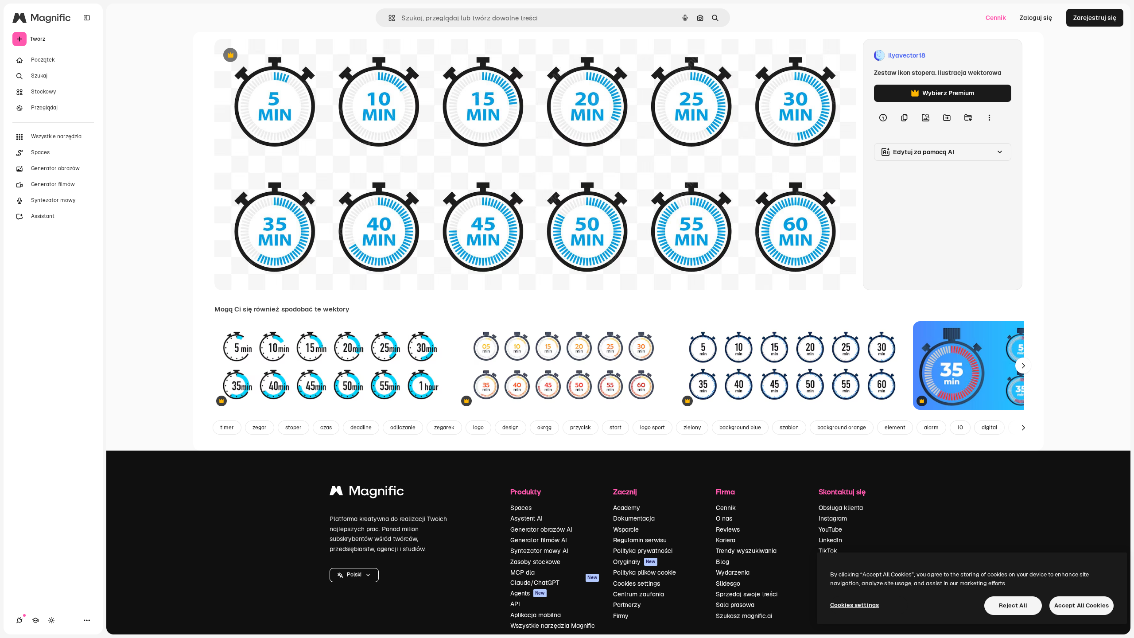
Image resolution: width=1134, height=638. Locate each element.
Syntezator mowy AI (539, 551)
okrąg (544, 427)
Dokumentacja (634, 518)
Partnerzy (627, 605)
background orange (841, 427)
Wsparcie (626, 529)
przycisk (580, 427)
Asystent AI (526, 518)
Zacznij (625, 491)
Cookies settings (636, 583)
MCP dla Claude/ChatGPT (553, 577)
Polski (354, 574)
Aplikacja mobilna (535, 615)
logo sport (652, 427)
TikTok (828, 551)
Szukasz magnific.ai (744, 616)
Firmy (621, 616)
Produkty (525, 491)
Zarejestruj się (1094, 18)
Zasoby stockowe (535, 562)
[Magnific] (367, 493)
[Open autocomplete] (388, 18)
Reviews (728, 529)
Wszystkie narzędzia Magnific (552, 626)
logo (478, 427)
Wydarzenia (733, 572)
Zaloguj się (1036, 18)
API (515, 604)
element (895, 427)
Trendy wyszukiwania (746, 551)
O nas (724, 518)
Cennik (996, 18)
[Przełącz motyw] (51, 620)
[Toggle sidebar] (87, 18)
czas (326, 427)
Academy (626, 508)
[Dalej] (1023, 365)
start (615, 427)
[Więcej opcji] (989, 118)
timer (227, 427)
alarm (931, 427)
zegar (259, 427)
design (510, 427)
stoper (293, 427)
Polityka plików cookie (644, 572)
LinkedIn (830, 540)
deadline (361, 427)
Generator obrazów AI (541, 529)
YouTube (830, 529)
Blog (722, 562)
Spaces (521, 508)
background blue (740, 427)
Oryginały (634, 562)
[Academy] (35, 620)
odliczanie (403, 427)
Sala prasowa (735, 605)
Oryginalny (275, 55)
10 (960, 427)
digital (989, 427)
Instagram (833, 518)
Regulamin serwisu (640, 540)
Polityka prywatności (642, 551)
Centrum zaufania (638, 594)
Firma (725, 491)
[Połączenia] (19, 620)
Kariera (725, 540)
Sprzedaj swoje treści (746, 594)
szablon (789, 427)
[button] (354, 575)
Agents (527, 593)
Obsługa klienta (841, 508)
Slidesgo (728, 583)
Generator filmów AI (538, 540)
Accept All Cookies (1081, 605)
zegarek (444, 427)
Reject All (1013, 605)
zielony (692, 427)
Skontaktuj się (842, 491)
